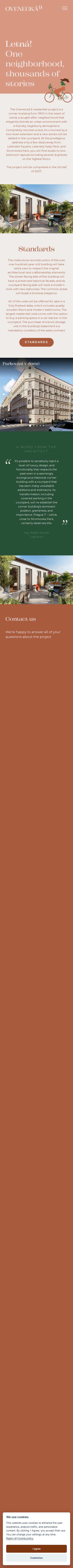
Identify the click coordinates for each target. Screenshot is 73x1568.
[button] (4, 394)
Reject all (11, 1538)
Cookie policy (25, 1538)
